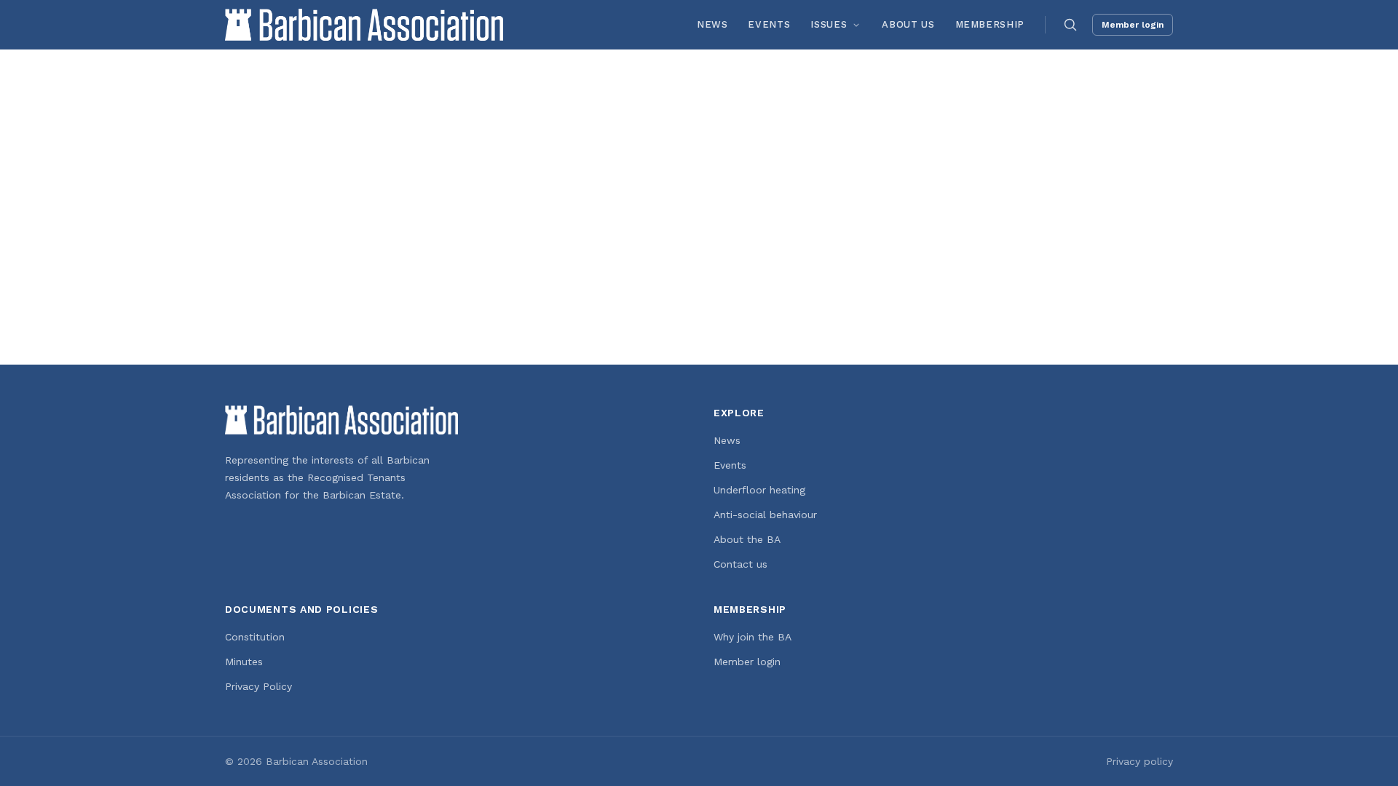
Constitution (255, 637)
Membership (990, 24)
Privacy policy (1139, 761)
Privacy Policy (258, 686)
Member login (1133, 25)
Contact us (740, 564)
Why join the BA (752, 637)
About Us (908, 24)
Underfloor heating (759, 490)
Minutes (244, 661)
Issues (828, 24)
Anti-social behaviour (765, 514)
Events (769, 24)
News (712, 24)
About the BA (747, 539)
